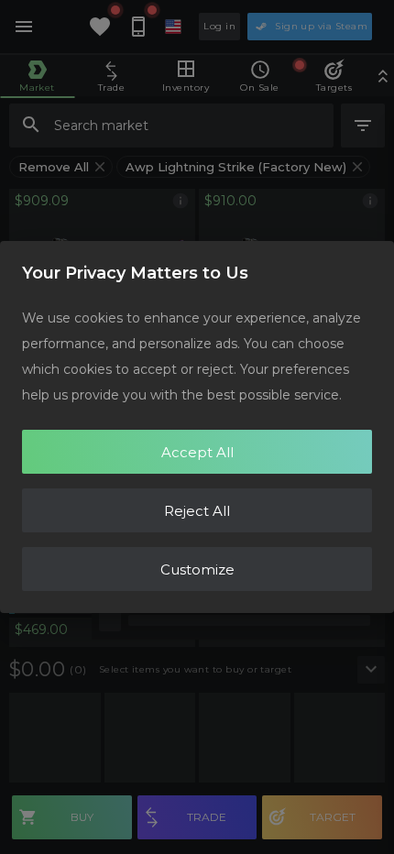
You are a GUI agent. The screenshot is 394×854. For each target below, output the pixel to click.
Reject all (197, 511)
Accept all (197, 452)
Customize (197, 569)
